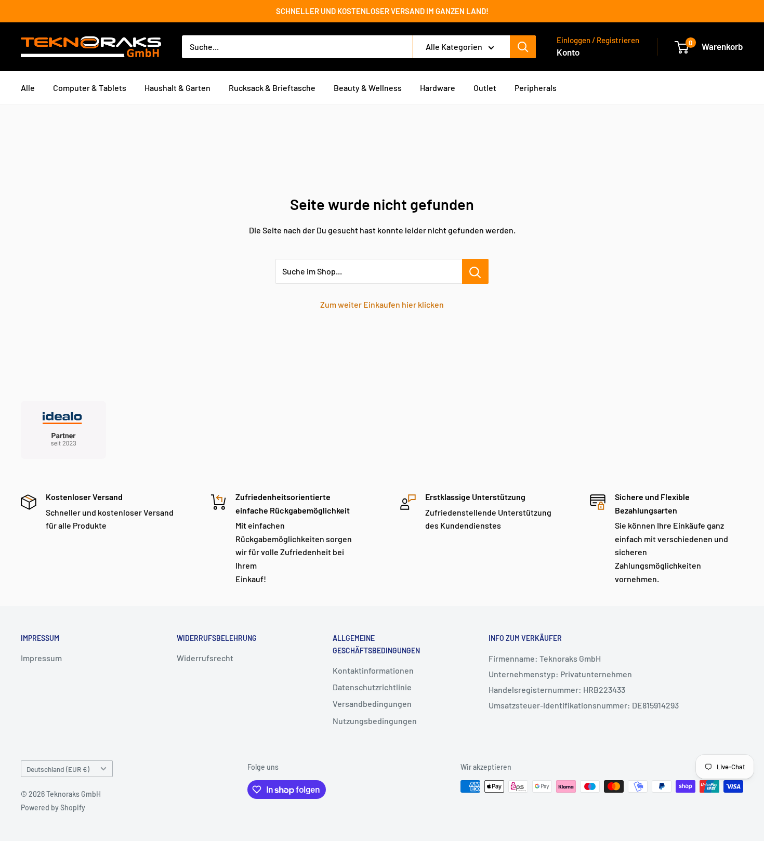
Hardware (437, 88)
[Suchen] (523, 46)
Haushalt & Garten (177, 88)
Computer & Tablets (89, 88)
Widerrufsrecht (205, 658)
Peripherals (536, 88)
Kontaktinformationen (373, 670)
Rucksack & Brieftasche (272, 88)
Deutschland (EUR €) (58, 769)
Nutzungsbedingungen (375, 721)
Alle (28, 88)
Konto (568, 52)
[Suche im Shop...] (475, 271)
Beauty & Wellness (368, 88)
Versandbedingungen (372, 703)
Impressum (41, 658)
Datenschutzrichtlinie (372, 687)
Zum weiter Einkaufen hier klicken (382, 304)
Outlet (484, 88)
